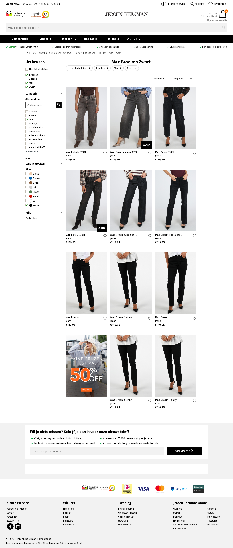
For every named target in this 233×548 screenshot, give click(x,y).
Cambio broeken (126, 517)
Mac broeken (124, 525)
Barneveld (68, 521)
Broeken (33, 74)
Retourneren (13, 521)
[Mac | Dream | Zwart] (86, 283)
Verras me (183, 451)
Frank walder (36, 139)
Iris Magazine (213, 517)
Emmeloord (68, 509)
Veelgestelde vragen (17, 509)
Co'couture (35, 131)
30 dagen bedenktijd (109, 47)
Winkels (113, 38)
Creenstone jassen (127, 513)
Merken (67, 38)
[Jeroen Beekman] (126, 14)
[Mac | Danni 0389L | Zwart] (175, 118)
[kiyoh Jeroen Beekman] (108, 487)
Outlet (132, 39)
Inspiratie (90, 38)
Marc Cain (123, 521)
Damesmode (19, 38)
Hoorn (66, 517)
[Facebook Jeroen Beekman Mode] (10, 526)
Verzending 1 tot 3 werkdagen (69, 47)
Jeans (34, 78)
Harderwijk (68, 525)
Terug (32, 53)
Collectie (211, 509)
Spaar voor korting (144, 47)
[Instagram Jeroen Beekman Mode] (18, 526)
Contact (10, 513)
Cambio (33, 111)
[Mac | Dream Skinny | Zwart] (131, 283)
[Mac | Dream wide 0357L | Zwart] (131, 200)
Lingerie (45, 38)
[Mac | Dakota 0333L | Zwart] (86, 118)
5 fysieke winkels (177, 47)
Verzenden (12, 517)
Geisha (32, 143)
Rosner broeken (126, 509)
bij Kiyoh (78, 543)
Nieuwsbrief (179, 521)
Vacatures (212, 521)
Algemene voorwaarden (185, 525)
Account (199, 3)
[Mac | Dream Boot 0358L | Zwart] (175, 200)
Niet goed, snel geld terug (214, 47)
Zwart (32, 86)
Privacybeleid (180, 528)
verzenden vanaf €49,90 (23, 47)
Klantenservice (176, 3)
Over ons (177, 509)
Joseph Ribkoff (37, 147)
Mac (31, 119)
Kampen (67, 513)
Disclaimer (212, 525)
